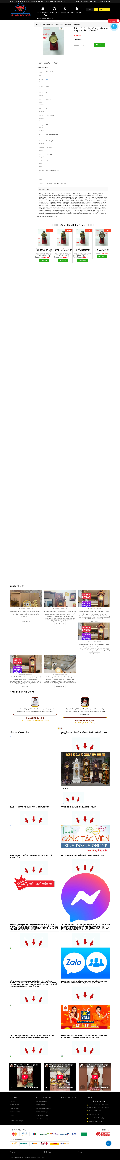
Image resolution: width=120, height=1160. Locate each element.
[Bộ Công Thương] (103, 1134)
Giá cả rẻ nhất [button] (65, 12)
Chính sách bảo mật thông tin (44, 1108)
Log (13, 1152)
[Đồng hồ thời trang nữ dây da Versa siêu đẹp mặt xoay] (44, 237)
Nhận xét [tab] (55, 63)
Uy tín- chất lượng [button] (76, 12)
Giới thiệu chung (14, 1104)
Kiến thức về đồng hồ (15, 1111)
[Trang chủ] (21, 9)
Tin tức (91, 1)
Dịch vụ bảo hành (98, 1)
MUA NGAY (44, 260)
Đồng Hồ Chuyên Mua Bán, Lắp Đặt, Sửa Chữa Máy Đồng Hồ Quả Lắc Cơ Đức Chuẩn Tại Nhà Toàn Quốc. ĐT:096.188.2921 (25, 614)
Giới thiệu (85, 1)
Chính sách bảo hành (41, 1101)
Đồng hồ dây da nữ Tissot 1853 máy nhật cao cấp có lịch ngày (102, 250)
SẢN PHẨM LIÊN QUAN (72, 225)
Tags (80, 1152)
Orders (48, 1152)
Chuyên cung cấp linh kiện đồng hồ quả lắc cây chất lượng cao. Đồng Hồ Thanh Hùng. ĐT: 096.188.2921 (60, 678)
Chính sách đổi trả (41, 1104)
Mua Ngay (99, 45)
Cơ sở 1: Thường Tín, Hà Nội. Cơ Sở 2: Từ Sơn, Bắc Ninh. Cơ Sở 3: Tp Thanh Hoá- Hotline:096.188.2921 (37, 1)
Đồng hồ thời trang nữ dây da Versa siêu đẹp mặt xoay (43, 250)
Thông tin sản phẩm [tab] (43, 63)
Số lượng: (76, 45)
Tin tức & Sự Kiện (14, 1108)
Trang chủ (79, 1)
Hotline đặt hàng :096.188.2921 (45, 18)
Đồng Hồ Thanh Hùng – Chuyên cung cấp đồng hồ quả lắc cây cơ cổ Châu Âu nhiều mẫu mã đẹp (94, 613)
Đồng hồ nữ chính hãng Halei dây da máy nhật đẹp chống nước (91, 29)
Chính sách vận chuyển (42, 1111)
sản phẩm (105, 10)
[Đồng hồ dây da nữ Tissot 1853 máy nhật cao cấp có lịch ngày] (102, 237)
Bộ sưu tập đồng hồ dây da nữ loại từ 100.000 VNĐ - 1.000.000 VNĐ (61, 24)
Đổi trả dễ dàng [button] (54, 12)
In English (107, 1)
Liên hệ (12, 1115)
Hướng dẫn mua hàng (42, 1119)
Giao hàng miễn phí (42, 12)
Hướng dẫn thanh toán (42, 1115)
